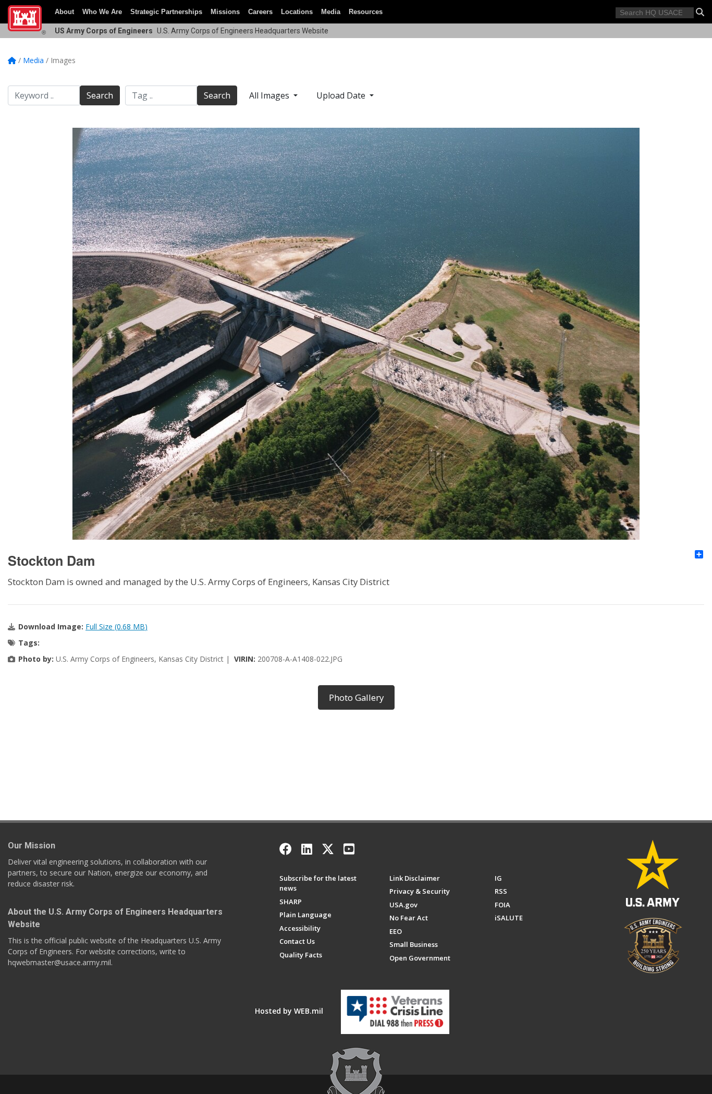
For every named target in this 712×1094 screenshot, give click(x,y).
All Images (270, 95)
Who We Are (102, 12)
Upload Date (341, 95)
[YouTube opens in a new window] (348, 849)
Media (330, 12)
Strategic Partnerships (166, 12)
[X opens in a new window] (328, 849)
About (64, 12)
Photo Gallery (356, 697)
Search (100, 95)
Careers (260, 12)
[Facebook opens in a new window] (285, 849)
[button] (700, 12)
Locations (297, 12)
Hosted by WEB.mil (289, 1011)
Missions (225, 12)
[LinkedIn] (306, 849)
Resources (366, 12)
